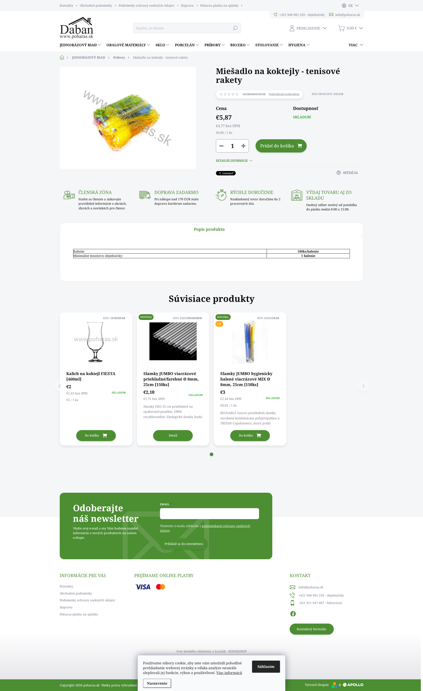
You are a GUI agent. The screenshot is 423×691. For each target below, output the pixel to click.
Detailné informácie (232, 160)
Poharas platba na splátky (219, 5)
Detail (173, 435)
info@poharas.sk (311, 587)
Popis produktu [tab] (209, 229)
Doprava (187, 5)
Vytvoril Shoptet (317, 685)
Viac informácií (229, 672)
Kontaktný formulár (312, 629)
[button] (211, 454)
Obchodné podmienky (96, 5)
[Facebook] (293, 613)
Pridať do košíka (277, 146)
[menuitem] (81, 45)
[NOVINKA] (173, 341)
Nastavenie (157, 683)
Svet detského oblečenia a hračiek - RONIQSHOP (211, 651)
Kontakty (66, 5)
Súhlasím (266, 666)
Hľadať (235, 28)
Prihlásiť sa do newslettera (184, 544)
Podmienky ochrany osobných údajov (146, 5)
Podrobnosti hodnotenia (284, 94)
